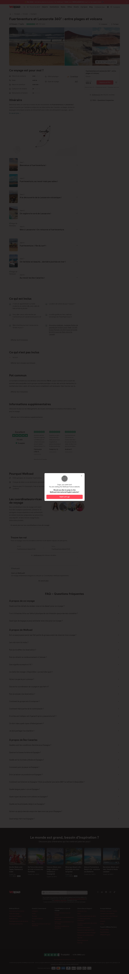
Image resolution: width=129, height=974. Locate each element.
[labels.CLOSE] (81, 476)
